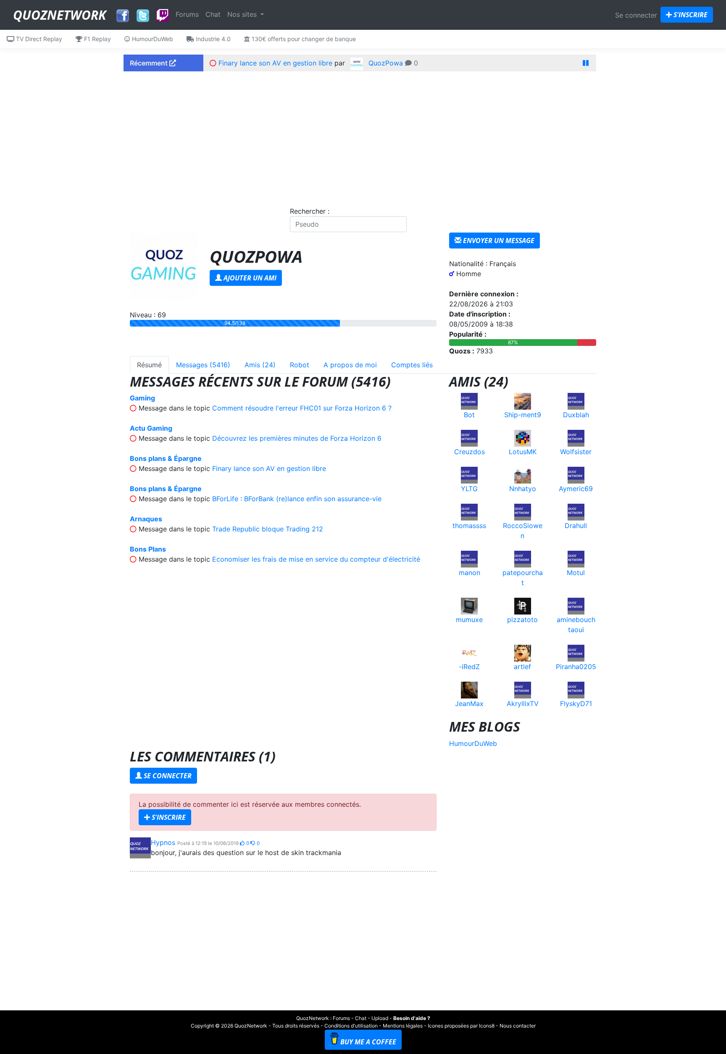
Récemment (149, 63)
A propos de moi (350, 365)
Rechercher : (309, 211)
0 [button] (248, 843)
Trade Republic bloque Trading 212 (267, 529)
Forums (187, 14)
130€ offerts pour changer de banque (303, 38)
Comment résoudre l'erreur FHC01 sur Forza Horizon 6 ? (302, 408)
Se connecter (636, 15)
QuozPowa (385, 63)
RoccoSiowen (522, 530)
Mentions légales (403, 1026)
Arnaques (146, 519)
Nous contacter (518, 1026)
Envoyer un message (497, 240)
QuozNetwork (59, 15)
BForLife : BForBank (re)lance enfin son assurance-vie (296, 498)
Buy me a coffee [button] (368, 1041)
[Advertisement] (363, 136)
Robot (299, 365)
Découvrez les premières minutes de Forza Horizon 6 (296, 438)
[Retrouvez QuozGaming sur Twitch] (162, 16)
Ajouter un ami (249, 277)
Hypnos (163, 842)
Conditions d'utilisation (351, 1026)
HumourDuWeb (151, 38)
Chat (213, 14)
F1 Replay (96, 38)
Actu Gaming (151, 428)
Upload (379, 1018)
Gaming (142, 398)
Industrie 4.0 (212, 38)
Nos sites (243, 14)
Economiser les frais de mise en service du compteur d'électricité (316, 559)
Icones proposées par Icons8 (461, 1026)
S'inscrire (690, 14)
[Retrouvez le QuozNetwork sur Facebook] (123, 13)
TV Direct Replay (38, 38)
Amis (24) (260, 365)
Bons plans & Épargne (166, 458)
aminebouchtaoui (576, 624)
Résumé (149, 365)
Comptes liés (412, 365)
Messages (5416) (203, 365)
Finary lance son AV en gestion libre (275, 63)
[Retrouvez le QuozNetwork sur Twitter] (143, 13)
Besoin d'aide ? (411, 1018)
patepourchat (522, 577)
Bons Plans (148, 549)
